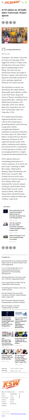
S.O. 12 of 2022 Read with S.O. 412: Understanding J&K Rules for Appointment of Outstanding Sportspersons (12, 270)
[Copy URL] (14, 22)
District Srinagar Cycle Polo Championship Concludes (17, 237)
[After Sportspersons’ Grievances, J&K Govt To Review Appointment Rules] (8, 334)
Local (3, 18)
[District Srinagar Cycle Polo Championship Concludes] (5, 236)
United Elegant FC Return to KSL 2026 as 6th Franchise (7, 357)
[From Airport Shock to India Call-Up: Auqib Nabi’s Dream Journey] (21, 334)
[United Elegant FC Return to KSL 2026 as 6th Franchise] (8, 351)
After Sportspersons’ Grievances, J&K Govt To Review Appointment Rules (7, 342)
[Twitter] (19, 397)
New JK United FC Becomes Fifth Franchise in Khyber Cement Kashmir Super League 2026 (17, 226)
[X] (7, 22)
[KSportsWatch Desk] (4, 50)
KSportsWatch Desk (14, 49)
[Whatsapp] (25, 2)
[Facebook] (3, 22)
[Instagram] (19, 395)
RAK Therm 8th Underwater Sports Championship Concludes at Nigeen (13, 301)
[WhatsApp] (10, 22)
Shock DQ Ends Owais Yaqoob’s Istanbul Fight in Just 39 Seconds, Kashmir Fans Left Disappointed (17, 214)
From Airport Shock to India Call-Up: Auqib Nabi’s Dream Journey (21, 341)
